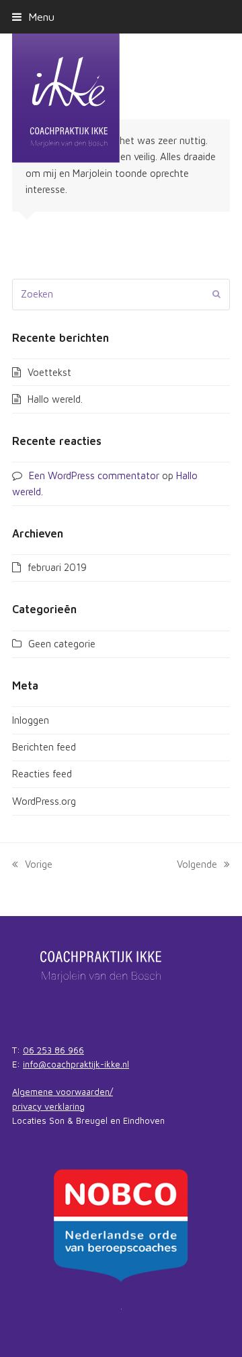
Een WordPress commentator (94, 475)
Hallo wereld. (55, 399)
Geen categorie (61, 643)
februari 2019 (57, 567)
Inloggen (30, 720)
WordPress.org (44, 801)
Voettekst (49, 372)
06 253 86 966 (53, 1050)
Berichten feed (44, 747)
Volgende (197, 864)
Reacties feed (42, 773)
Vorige (38, 864)
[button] (33, 16)
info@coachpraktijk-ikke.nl (76, 1064)
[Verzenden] (216, 294)
